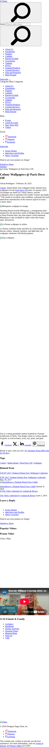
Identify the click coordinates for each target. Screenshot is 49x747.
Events (8, 120)
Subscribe (4, 79)
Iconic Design (11, 151)
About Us (9, 49)
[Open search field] (20, 12)
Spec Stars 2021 (12, 125)
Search (3, 24)
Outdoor (8, 63)
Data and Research (13, 72)
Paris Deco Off (21, 190)
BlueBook (9, 626)
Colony (3, 188)
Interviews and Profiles (14, 153)
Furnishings (10, 52)
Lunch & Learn (11, 123)
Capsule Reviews (12, 70)
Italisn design (13, 463)
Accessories (10, 61)
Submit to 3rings (7, 164)
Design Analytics (12, 629)
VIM (7, 638)
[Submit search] (20, 36)
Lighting (8, 56)
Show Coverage (12, 155)
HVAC (8, 65)
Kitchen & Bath (11, 59)
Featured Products (12, 68)
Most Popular (10, 75)
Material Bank (11, 633)
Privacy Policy (16, 746)
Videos (8, 127)
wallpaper (38, 463)
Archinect (9, 624)
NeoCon (8, 636)
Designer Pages (11, 631)
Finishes (8, 54)
